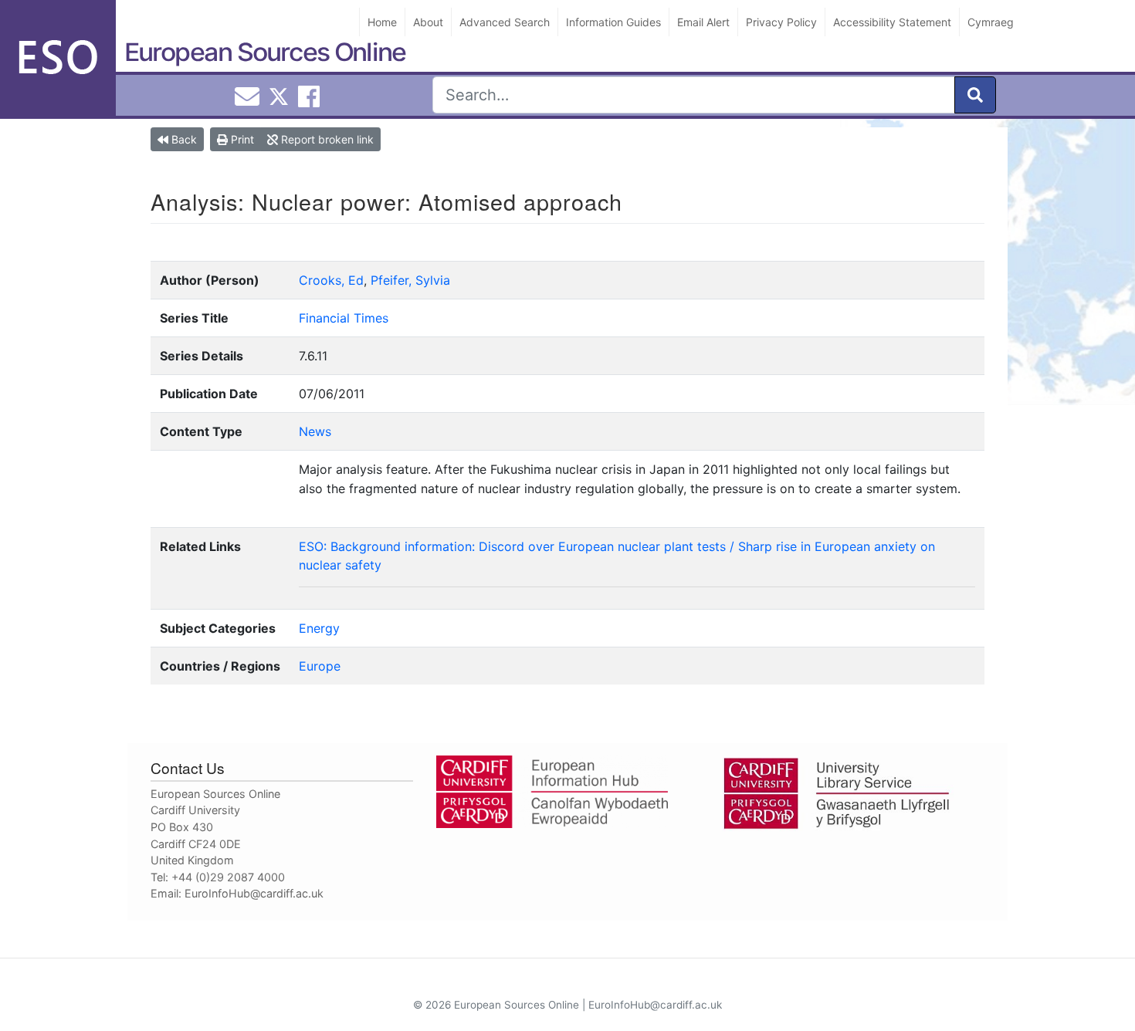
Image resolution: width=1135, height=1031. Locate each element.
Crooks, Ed (331, 280)
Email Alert (703, 22)
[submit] (975, 94)
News (315, 431)
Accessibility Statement (892, 22)
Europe (319, 666)
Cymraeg (990, 22)
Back (182, 139)
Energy (319, 628)
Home (382, 22)
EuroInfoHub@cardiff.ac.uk (254, 893)
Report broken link (326, 139)
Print (241, 139)
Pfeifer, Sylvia (410, 280)
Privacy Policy (781, 22)
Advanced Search (504, 22)
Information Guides (613, 22)
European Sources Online (264, 52)
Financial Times (343, 318)
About (428, 22)
